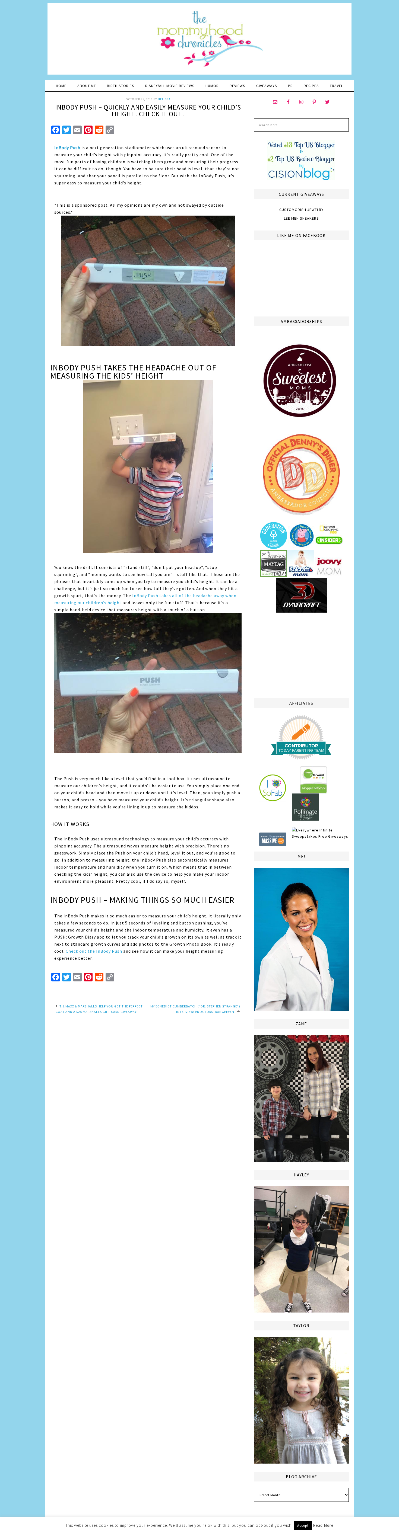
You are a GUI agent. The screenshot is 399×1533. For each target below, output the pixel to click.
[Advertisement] (301, 655)
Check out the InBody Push (94, 951)
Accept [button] (303, 1525)
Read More (323, 1525)
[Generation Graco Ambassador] (273, 546)
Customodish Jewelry (301, 209)
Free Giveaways (333, 836)
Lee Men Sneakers (301, 218)
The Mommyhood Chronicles (199, 40)
